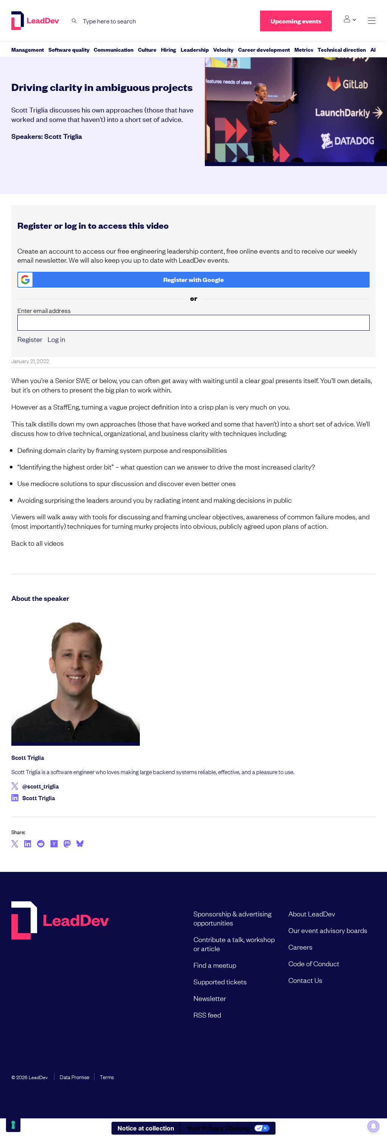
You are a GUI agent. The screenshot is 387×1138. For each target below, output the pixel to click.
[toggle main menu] (372, 21)
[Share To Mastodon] (67, 844)
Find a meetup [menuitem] (215, 964)
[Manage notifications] (373, 1126)
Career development (264, 49)
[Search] (74, 20)
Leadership (195, 49)
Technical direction (341, 49)
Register (29, 338)
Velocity (223, 49)
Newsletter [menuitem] (210, 997)
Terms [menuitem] (107, 1076)
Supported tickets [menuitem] (220, 981)
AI (373, 49)
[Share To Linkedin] (27, 844)
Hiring (168, 49)
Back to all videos (37, 542)
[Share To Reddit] (41, 844)
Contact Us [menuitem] (305, 979)
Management (27, 49)
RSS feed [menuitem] (207, 1014)
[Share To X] (15, 844)
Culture (147, 49)
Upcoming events (296, 21)
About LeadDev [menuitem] (311, 913)
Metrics (303, 49)
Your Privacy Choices (218, 1128)
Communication (113, 49)
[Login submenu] (349, 19)
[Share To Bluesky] (80, 844)
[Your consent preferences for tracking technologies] (13, 1125)
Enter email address (44, 310)
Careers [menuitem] (300, 946)
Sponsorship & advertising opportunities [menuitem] (232, 918)
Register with (193, 279)
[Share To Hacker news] (54, 844)
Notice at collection (146, 1128)
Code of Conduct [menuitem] (313, 963)
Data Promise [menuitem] (74, 1076)
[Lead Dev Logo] (35, 20)
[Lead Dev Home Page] (60, 964)
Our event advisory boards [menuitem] (327, 930)
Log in (56, 338)
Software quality (69, 49)
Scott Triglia (63, 136)
